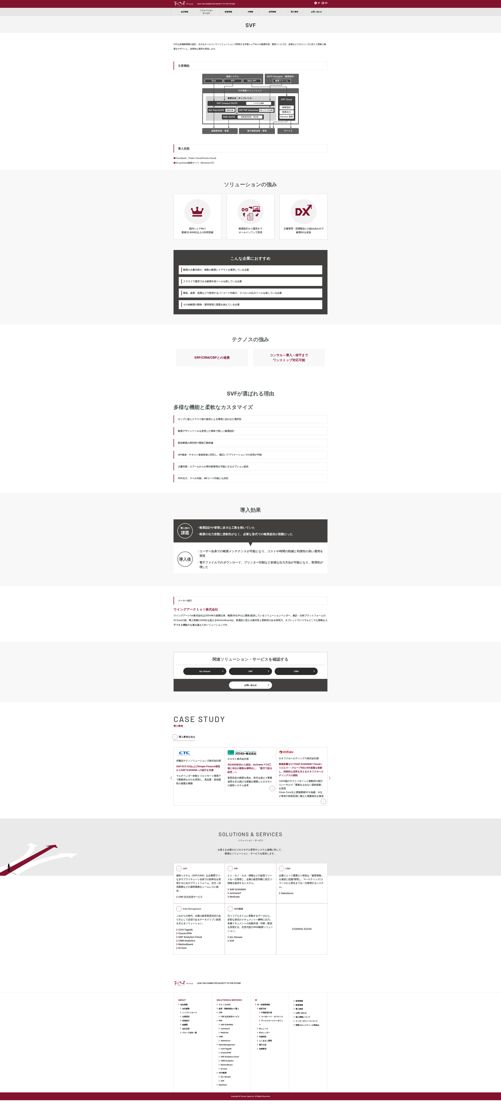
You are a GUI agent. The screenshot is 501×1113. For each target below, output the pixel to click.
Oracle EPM (185, 933)
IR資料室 (262, 1036)
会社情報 (184, 12)
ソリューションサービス (206, 11)
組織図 (185, 1024)
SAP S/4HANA (238, 889)
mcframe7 (235, 893)
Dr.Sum (182, 948)
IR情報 (250, 12)
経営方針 (262, 1008)
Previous (171, 778)
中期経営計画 (266, 1012)
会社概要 (186, 1008)
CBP (185, 868)
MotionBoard (185, 944)
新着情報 (228, 12)
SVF (232, 941)
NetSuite (235, 897)
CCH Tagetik (185, 930)
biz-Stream (204, 671)
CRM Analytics (227, 1061)
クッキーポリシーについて (307, 1021)
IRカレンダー (264, 1032)
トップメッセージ (189, 1012)
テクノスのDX (225, 1004)
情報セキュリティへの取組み (307, 1025)
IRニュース (263, 1029)
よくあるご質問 (265, 1040)
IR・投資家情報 (263, 1004)
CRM (296, 671)
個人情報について (303, 1017)
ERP (250, 671)
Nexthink (223, 1085)
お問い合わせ (316, 12)
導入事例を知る (187, 736)
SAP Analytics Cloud (230, 1057)
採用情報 (272, 12)
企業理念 (186, 1016)
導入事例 (294, 12)
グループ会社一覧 (189, 1032)
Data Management (192, 908)
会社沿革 (186, 1029)
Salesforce (287, 893)
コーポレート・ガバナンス (272, 1016)
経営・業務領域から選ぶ (229, 1008)
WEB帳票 (238, 908)
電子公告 (262, 1045)
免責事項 (262, 1049)
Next (330, 778)
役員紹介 (186, 1020)
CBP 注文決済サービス (190, 897)
